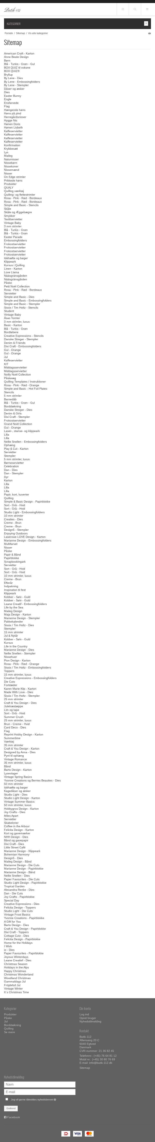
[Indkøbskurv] (147, 9)
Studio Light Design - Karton (22, 798)
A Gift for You (12, 921)
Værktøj (9, 741)
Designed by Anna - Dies (20, 752)
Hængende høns (14, 110)
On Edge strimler (15, 176)
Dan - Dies (11, 469)
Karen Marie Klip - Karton (20, 688)
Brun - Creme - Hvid (17, 724)
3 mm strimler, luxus (17, 321)
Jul (6, 357)
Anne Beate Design (16, 56)
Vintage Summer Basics (19, 801)
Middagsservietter (15, 367)
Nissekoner (11, 166)
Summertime (12, 738)
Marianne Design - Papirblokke (23, 868)
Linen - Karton (13, 268)
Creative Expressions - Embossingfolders (30, 678)
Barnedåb (10, 399)
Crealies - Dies (13, 519)
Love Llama (11, 272)
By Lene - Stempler (16, 85)
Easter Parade (13, 237)
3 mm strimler (13, 226)
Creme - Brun (12, 522)
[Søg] (135, 9)
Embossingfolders (15, 240)
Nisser (8, 173)
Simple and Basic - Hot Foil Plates (25, 388)
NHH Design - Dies (16, 837)
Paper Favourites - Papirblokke (24, 953)
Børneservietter (14, 462)
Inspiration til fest (15, 589)
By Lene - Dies (13, 78)
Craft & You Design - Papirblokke (25, 928)
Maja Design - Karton (17, 614)
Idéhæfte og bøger (16, 258)
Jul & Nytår (11, 635)
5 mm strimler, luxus (17, 459)
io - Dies (9, 949)
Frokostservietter (15, 244)
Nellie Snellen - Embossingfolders (25, 441)
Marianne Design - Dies (19, 649)
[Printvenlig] (149, 33)
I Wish (8, 946)
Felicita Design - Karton (19, 829)
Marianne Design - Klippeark (22, 851)
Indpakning (11, 586)
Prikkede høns (13, 180)
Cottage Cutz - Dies (16, 935)
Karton (8, 480)
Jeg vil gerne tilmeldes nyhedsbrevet (43, 1098)
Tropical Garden (14, 886)
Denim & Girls (13, 413)
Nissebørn (10, 162)
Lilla (6, 434)
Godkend (11, 1108)
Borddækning (12, 406)
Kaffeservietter (13, 131)
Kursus (8, 642)
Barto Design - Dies (16, 925)
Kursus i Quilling (14, 265)
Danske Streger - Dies (18, 409)
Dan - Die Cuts (13, 893)
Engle (7, 99)
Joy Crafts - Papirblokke (19, 896)
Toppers (9, 671)
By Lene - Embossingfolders (22, 81)
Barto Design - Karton (18, 769)
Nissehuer (10, 656)
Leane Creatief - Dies (17, 960)
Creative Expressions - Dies (21, 903)
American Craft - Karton (19, 53)
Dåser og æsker (14, 88)
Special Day (11, 900)
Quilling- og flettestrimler (19, 194)
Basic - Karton (13, 325)
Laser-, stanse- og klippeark (22, 431)
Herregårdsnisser (15, 117)
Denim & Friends (14, 342)
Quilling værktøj (14, 191)
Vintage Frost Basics (17, 914)
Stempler (10, 455)
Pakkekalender (13, 621)
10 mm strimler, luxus (17, 575)
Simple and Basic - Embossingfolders (27, 300)
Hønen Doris (12, 124)
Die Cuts (9, 681)
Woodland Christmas (17, 978)
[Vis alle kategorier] (146, 23)
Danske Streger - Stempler (21, 339)
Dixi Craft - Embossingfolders (22, 346)
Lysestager (11, 773)
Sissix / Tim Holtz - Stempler (22, 695)
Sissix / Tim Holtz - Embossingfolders (27, 667)
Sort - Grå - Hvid (14, 505)
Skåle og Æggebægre (18, 212)
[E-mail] (39, 1091)
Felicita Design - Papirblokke (22, 939)
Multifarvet (10, 543)
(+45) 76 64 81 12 (105, 1055)
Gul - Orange (12, 349)
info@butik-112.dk (100, 1062)
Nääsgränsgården (15, 275)
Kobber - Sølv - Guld (17, 597)
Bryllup (8, 74)
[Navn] (39, 1084)
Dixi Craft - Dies (14, 844)
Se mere (9, 1032)
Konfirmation (12, 145)
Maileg (8, 155)
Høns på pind (12, 113)
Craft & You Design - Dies (20, 702)
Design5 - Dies (13, 858)
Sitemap (85, 1067)
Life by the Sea (13, 607)
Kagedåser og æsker (17, 791)
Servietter (10, 293)
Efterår (8, 582)
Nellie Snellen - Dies (17, 875)
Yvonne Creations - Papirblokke (24, 918)
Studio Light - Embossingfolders (24, 512)
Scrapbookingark (15, 561)
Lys (6, 152)
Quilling (9, 498)
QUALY (8, 187)
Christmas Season (15, 964)
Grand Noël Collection (18, 424)
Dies (7, 92)
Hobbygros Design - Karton (21, 808)
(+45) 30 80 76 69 (103, 1059)
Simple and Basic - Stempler (22, 304)
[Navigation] (123, 9)
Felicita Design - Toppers (20, 907)
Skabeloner (11, 822)
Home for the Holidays (18, 942)
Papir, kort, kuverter (16, 494)
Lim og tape (11, 709)
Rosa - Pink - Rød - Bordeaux (23, 198)
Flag (7, 106)
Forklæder (10, 685)
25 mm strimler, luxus (17, 720)
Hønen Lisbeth (13, 127)
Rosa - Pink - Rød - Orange (21, 385)
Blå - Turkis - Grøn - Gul (19, 64)
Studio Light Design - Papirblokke (25, 882)
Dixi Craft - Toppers (16, 932)
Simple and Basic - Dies (19, 296)
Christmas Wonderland (18, 974)
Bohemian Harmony (16, 854)
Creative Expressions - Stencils (24, 335)
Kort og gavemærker (17, 833)
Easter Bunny (12, 95)
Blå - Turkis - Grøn (16, 230)
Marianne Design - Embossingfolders (27, 540)
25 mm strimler (13, 699)
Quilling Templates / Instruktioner (25, 381)
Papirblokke (11, 558)
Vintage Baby (12, 222)
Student (9, 311)
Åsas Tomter (12, 318)
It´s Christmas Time (16, 992)
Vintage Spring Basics (18, 776)
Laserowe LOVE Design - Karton (25, 536)
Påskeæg (10, 378)
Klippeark (10, 261)
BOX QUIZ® (12, 71)
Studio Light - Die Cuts (18, 911)
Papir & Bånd (12, 554)
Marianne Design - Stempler (22, 618)
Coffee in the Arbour (17, 826)
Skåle (7, 208)
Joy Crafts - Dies (14, 812)
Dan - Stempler (13, 473)
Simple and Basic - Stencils (21, 205)
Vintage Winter (13, 988)
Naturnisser (11, 159)
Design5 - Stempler (16, 529)
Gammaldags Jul (15, 981)
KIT (6, 364)
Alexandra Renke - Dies (19, 889)
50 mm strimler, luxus (17, 805)
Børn (7, 60)
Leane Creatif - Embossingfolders (25, 604)
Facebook (13, 1117)
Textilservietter (13, 219)
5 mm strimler (13, 395)
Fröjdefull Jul (12, 985)
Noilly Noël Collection (17, 374)
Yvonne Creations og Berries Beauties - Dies (32, 780)
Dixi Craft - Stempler (17, 416)
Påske (8, 282)
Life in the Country (15, 646)
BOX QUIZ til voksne (17, 67)
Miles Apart (11, 815)
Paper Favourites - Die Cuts (22, 879)
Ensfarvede (11, 102)
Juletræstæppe (13, 706)
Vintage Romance (15, 759)
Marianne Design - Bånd (19, 872)
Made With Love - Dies (18, 692)
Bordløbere (11, 332)
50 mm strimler (13, 783)
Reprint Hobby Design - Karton (23, 734)
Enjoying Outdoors (16, 533)
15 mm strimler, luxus (17, 674)
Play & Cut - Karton (16, 448)
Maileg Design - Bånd (17, 861)
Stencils (9, 392)
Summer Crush (13, 717)
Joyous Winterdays (16, 956)
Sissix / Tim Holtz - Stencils (21, 307)
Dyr (6, 477)
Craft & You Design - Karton (21, 748)
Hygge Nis (10, 120)
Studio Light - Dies (15, 794)
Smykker (9, 215)
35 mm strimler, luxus (17, 762)
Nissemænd (11, 169)
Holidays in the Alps (16, 967)
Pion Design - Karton (17, 660)
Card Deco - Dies (15, 727)
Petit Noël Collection (17, 286)
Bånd (7, 766)
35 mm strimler (13, 745)
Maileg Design (13, 611)
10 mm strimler (13, 515)
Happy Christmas (15, 971)
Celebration (11, 466)
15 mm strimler (13, 632)
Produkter (10, 184)
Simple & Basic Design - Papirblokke (27, 501)
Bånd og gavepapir (16, 840)
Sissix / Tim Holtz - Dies (19, 625)
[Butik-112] (12, 9)
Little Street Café (14, 847)
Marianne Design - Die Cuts (21, 865)
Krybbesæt (11, 148)
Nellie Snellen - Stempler (20, 653)
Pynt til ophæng (14, 755)
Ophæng (9, 445)
